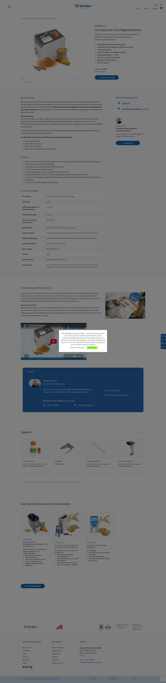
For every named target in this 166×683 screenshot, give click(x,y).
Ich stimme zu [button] (92, 347)
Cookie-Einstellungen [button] (77, 347)
